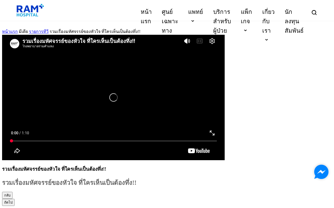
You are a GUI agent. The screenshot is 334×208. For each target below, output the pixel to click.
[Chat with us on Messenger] (321, 171)
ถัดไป (8, 202)
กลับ (7, 195)
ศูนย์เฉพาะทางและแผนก (170, 31)
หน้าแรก (10, 31)
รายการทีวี (39, 31)
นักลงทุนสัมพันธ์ (294, 21)
